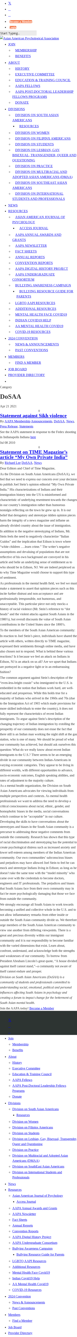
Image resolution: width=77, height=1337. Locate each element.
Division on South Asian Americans (35, 1109)
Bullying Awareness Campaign (32, 1248)
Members (14, 1314)
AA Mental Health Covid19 (30, 1284)
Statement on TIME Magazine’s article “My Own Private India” (34, 454)
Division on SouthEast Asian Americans (38, 1166)
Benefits (17, 1050)
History (17, 1062)
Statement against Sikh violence (33, 415)
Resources (23, 1115)
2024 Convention (19, 1296)
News (70, 421)
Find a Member (22, 1320)
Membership (20, 1044)
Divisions (14, 1103)
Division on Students (25, 1133)
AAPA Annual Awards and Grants (34, 1208)
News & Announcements (28, 1302)
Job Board (15, 1327)
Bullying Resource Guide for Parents (40, 1254)
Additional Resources (26, 1267)
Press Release (9, 426)
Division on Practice (25, 1150)
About (12, 1056)
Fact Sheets (19, 1219)
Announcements (41, 421)
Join (11, 1038)
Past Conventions (23, 1308)
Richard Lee (13, 463)
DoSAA (59, 421)
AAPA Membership (17, 421)
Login (12, 27)
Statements (26, 426)
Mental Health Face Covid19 (31, 1272)
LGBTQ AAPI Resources (29, 1261)
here (33, 437)
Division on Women (25, 1121)
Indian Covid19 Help (26, 1278)
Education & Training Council (32, 1074)
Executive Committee (26, 1068)
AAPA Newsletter (24, 1214)
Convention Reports (25, 1231)
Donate (17, 1096)
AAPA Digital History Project (31, 1237)
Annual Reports (22, 1225)
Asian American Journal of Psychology (37, 1195)
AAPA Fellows (22, 1080)
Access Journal (26, 1201)
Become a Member (20, 21)
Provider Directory (20, 1333)
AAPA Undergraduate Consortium (34, 1242)
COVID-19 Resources (26, 1290)
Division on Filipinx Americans (32, 1127)
